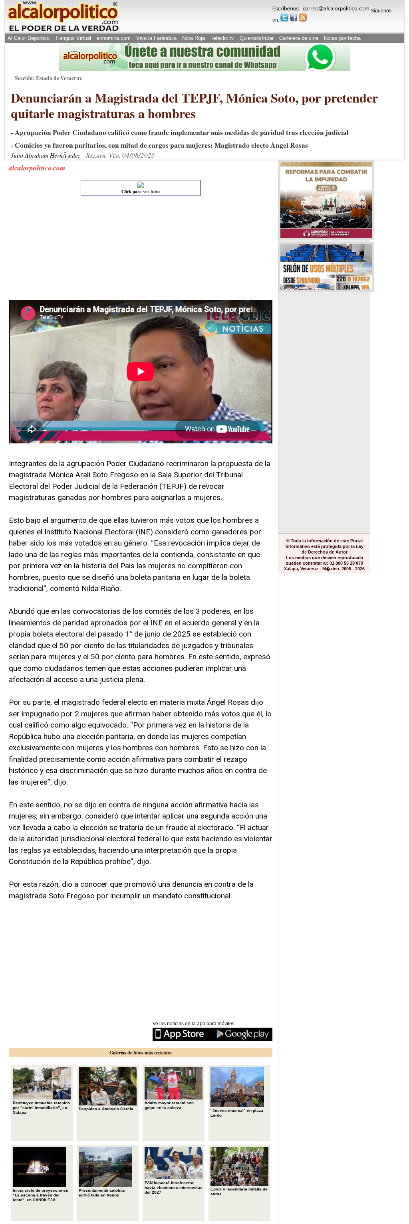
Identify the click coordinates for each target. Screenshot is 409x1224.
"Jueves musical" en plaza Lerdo (236, 1112)
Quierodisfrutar (257, 38)
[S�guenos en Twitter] (284, 18)
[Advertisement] (69, 250)
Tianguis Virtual (73, 38)
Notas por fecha (342, 38)
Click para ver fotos (140, 191)
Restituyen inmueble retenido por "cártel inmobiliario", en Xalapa (41, 1108)
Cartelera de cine (298, 38)
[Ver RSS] (303, 18)
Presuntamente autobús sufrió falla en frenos (102, 1192)
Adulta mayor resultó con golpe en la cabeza (169, 1105)
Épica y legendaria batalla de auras (239, 1191)
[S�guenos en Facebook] (293, 18)
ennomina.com (114, 38)
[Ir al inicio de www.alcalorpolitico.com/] (63, 31)
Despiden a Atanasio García (106, 1109)
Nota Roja (193, 38)
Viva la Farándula (156, 38)
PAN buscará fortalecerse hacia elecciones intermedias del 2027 (174, 1187)
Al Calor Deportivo (29, 38)
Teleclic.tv (222, 38)
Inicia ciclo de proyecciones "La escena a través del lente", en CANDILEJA (40, 1195)
